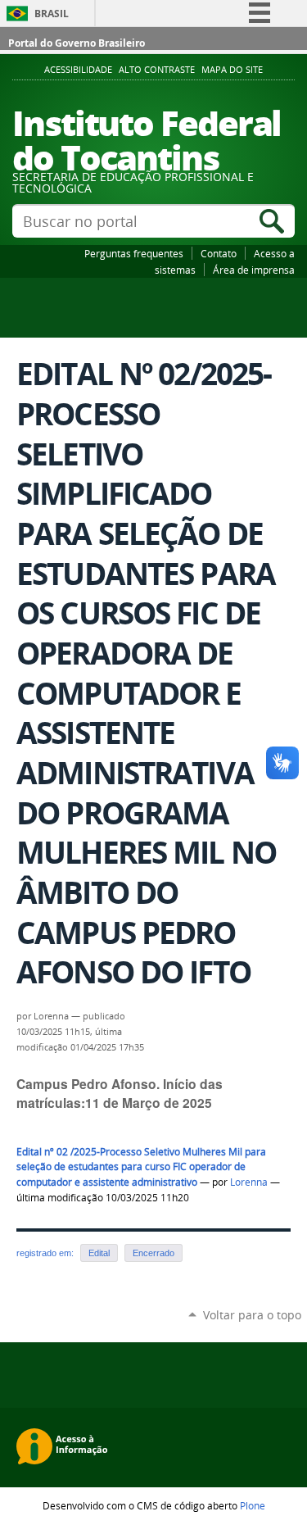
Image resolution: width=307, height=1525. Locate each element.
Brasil (51, 13)
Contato (219, 253)
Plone (252, 1505)
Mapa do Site (232, 69)
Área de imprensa (254, 269)
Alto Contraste (157, 69)
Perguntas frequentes (133, 253)
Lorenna (249, 1182)
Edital (99, 1253)
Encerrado (153, 1253)
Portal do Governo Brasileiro (76, 43)
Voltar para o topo (252, 1315)
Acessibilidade (78, 69)
